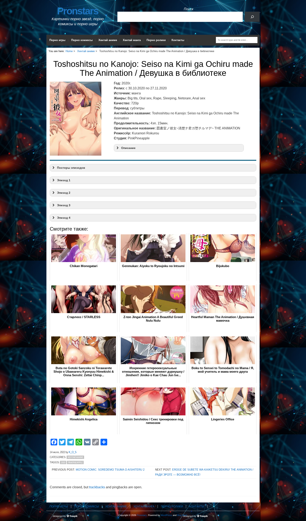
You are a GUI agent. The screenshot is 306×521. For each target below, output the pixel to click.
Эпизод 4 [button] (63, 217)
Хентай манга (132, 40)
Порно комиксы (82, 40)
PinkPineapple (75, 462)
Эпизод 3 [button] (63, 205)
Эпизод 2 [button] (63, 192)
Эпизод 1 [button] (63, 180)
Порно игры (57, 40)
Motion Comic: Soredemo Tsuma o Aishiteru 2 (110, 469)
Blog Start (182, 515)
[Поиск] (252, 17)
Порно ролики (156, 40)
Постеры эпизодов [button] (71, 167)
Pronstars (77, 10)
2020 (63, 462)
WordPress (166, 515)
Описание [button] (128, 148)
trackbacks (97, 487)
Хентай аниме (107, 40)
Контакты (178, 40)
